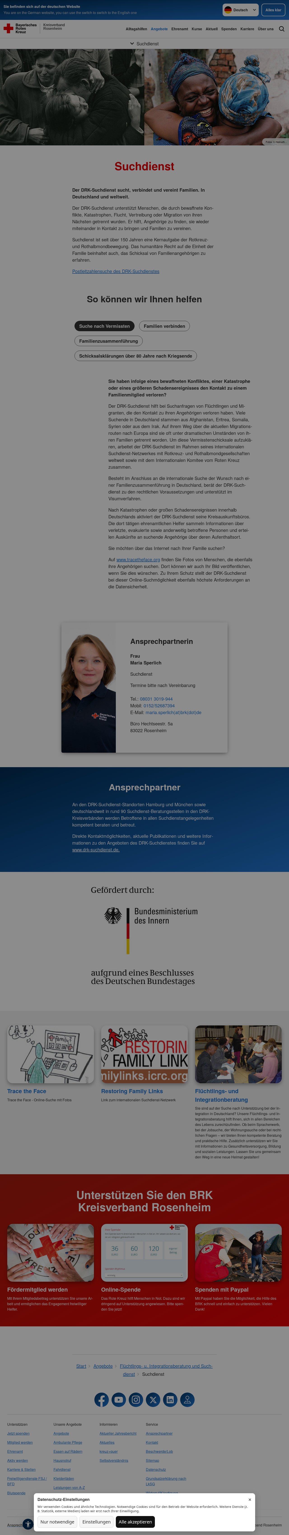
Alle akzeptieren (135, 1522)
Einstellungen (96, 1522)
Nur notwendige (57, 1522)
